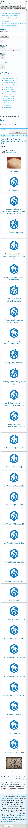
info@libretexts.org (10, 821)
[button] (7, 105)
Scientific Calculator (10, 91)
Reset (2, 47)
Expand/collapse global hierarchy (2, 135)
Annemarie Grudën (12, 779)
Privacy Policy (20, 816)
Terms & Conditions (7, 817)
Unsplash (24, 779)
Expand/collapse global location (26, 135)
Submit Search (4, 36)
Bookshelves (17, 135)
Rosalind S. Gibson (11, 790)
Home (8, 135)
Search (3, 826)
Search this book (4, 31)
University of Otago (11, 152)
